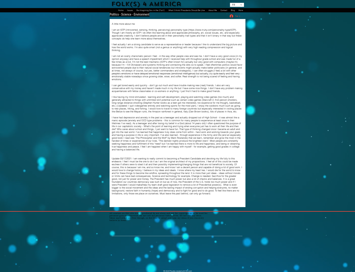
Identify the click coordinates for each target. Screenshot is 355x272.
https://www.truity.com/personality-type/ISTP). (213, 29)
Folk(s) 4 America (146, 4)
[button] (130, 10)
